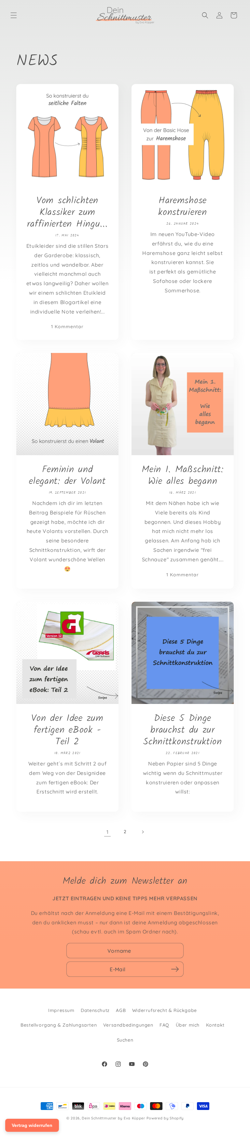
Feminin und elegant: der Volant (67, 475)
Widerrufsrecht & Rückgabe (164, 1010)
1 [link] (107, 832)
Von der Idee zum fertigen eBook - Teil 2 (67, 730)
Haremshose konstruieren (182, 206)
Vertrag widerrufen (32, 1125)
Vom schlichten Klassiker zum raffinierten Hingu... (67, 212)
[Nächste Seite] (142, 832)
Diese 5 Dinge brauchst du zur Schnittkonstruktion (182, 730)
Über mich (188, 1025)
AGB (121, 1010)
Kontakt (215, 1025)
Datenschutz (95, 1010)
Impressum (61, 1010)
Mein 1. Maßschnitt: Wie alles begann (183, 475)
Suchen (125, 1040)
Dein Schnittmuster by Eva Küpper (113, 1118)
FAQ (164, 1025)
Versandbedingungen (128, 1025)
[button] (14, 15)
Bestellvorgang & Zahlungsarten (59, 1025)
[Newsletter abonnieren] (175, 969)
